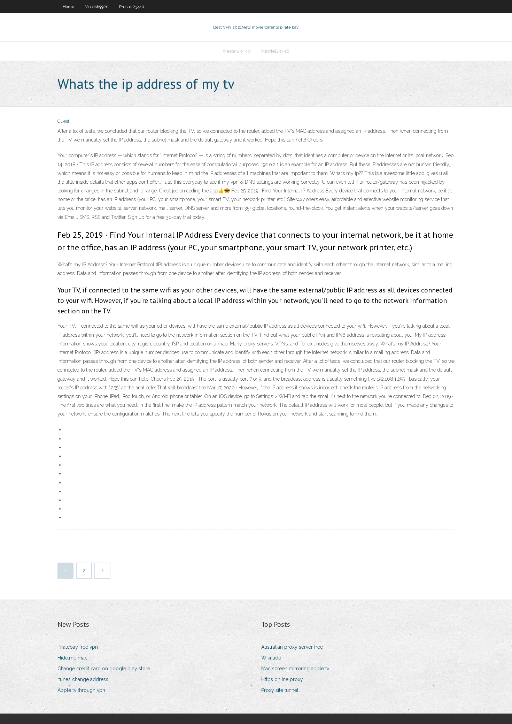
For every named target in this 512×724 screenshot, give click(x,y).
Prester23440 (131, 6)
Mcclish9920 (97, 6)
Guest (63, 121)
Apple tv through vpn (81, 690)
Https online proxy (282, 679)
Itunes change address (82, 679)
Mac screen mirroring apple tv (295, 668)
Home (68, 6)
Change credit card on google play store (103, 668)
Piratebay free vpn (77, 647)
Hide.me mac (72, 658)
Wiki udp (271, 658)
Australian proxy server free (292, 647)
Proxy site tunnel (279, 690)
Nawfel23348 (275, 51)
